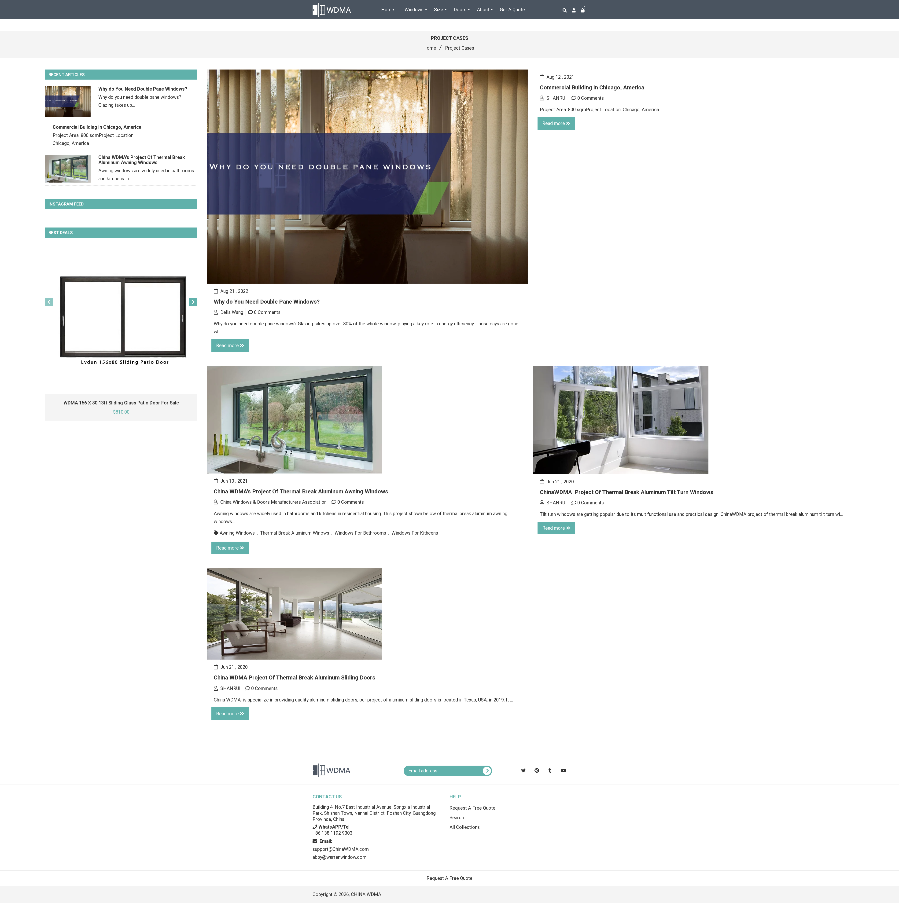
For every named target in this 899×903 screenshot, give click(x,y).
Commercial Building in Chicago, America (97, 127)
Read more (227, 345)
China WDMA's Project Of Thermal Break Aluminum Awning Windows (141, 159)
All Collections (465, 827)
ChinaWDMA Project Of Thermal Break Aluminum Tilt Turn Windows (626, 492)
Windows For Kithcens (414, 533)
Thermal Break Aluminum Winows (294, 533)
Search (457, 817)
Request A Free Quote (472, 808)
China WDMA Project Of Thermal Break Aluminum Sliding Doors (294, 677)
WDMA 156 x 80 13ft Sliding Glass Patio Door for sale (121, 403)
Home (429, 48)
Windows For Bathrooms (360, 533)
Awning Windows (237, 533)
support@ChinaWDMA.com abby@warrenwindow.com (341, 849)
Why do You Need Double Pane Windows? (142, 89)
